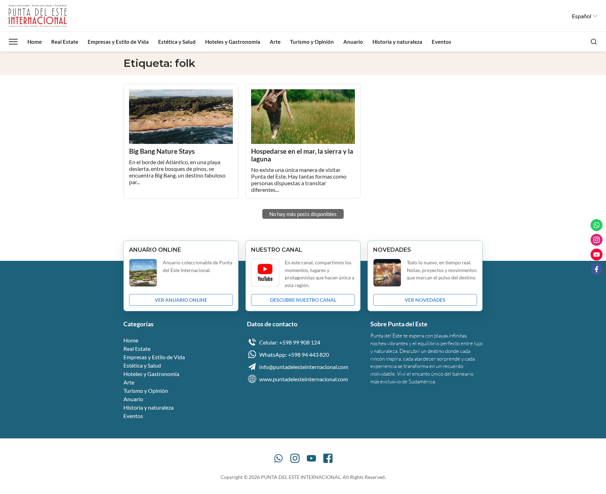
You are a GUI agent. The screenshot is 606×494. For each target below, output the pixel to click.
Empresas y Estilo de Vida (118, 42)
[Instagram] (295, 458)
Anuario (353, 42)
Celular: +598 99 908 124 (289, 342)
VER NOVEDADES (425, 300)
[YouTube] (311, 458)
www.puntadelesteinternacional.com (303, 379)
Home (34, 42)
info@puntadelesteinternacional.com (303, 366)
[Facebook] (328, 458)
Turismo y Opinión (312, 42)
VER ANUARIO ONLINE (181, 300)
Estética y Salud (177, 42)
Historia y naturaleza (397, 42)
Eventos (441, 42)
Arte (275, 42)
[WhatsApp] (278, 458)
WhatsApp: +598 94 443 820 (294, 354)
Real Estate (64, 42)
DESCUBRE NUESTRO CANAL (303, 300)
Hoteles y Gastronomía (232, 42)
